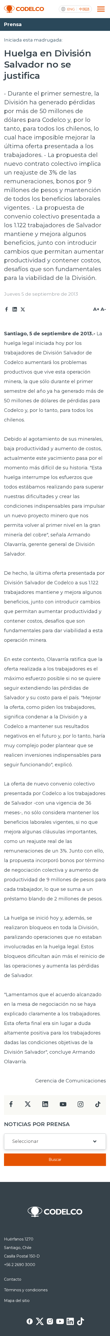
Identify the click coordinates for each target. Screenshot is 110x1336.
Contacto (12, 1279)
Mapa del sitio (17, 1300)
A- (103, 309)
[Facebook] (6, 309)
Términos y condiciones (26, 1290)
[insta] (80, 1105)
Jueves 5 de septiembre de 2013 (41, 294)
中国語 (84, 9)
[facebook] (11, 1105)
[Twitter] (22, 309)
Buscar (55, 1159)
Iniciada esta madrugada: (33, 40)
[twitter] (27, 1106)
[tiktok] (98, 1105)
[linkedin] (45, 1105)
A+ (96, 309)
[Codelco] (24, 9)
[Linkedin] (14, 309)
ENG (71, 9)
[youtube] (63, 1105)
